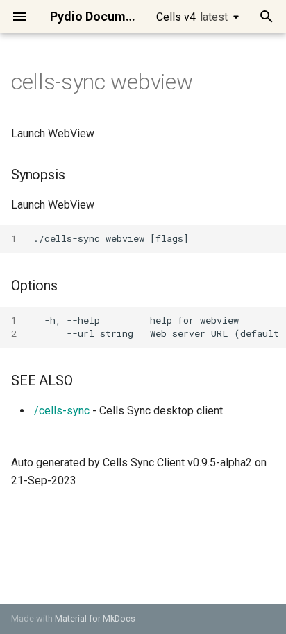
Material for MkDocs (95, 618)
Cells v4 (192, 17)
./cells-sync (61, 410)
